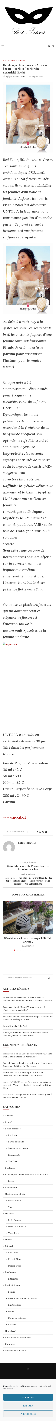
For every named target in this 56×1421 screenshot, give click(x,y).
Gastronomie (14, 1200)
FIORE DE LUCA (11, 1072)
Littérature (11, 1272)
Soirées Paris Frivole (15, 1350)
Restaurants (14, 1155)
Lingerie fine (14, 1305)
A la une (9, 1115)
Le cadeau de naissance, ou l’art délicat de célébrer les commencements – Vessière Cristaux (27, 999)
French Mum (14, 1259)
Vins (10, 1207)
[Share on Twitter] (40, 831)
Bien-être (13, 1252)
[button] (5, 925)
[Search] (53, 46)
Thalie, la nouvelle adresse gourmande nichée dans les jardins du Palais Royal (25, 1034)
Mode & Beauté (12, 1285)
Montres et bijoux (17, 1318)
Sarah (11, 1181)
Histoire (9, 1213)
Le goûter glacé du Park (15, 1026)
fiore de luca (9, 1063)
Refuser (28, 1405)
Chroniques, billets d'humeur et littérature (26, 1174)
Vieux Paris (13, 1233)
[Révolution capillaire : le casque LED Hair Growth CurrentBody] (28, 917)
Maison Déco (14, 1265)
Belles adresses (13, 1128)
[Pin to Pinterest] (43, 831)
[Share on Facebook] (37, 831)
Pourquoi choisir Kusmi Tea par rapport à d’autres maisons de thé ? (24, 1008)
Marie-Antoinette (17, 1226)
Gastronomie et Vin (15, 1194)
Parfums (12, 1324)
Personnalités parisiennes (18, 1337)
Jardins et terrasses (18, 1148)
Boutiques (10, 1168)
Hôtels (8, 1239)
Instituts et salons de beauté (22, 1298)
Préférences (28, 1413)
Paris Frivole (19, 76)
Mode (11, 1311)
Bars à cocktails (16, 1141)
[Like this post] (34, 831)
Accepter (28, 1397)
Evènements (11, 1187)
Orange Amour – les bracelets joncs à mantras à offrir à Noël (23, 1074)
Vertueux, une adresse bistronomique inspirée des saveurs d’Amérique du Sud (28, 1018)
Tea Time (12, 1161)
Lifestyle (9, 1246)
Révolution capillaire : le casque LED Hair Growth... (28, 940)
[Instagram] (49, 46)
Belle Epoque (14, 1220)
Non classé (10, 1331)
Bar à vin (12, 1135)
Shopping (10, 1344)
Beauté (8, 1122)
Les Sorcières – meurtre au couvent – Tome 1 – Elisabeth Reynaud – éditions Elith (27, 1085)
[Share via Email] (46, 831)
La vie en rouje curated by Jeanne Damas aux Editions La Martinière (27, 1055)
